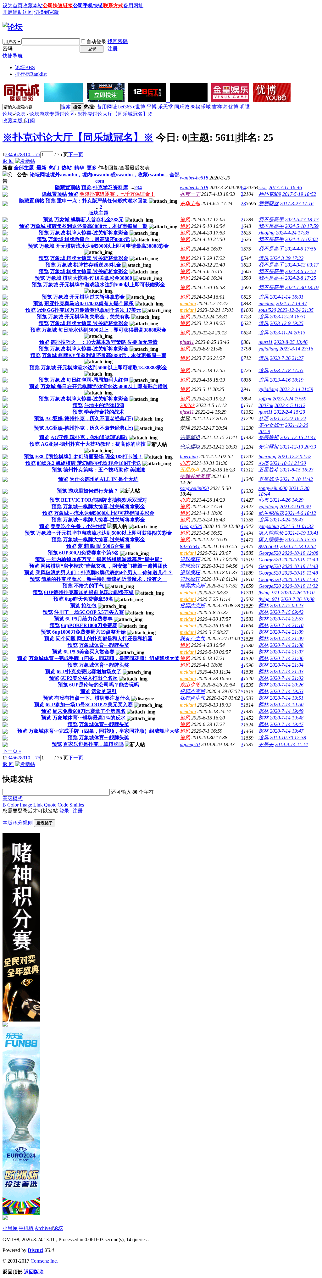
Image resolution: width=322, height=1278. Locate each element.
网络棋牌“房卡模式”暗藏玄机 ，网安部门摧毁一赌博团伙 (104, 566)
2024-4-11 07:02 (301, 239)
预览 (86, 187)
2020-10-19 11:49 (300, 559)
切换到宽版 (46, 12)
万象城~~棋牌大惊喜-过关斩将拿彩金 (104, 506)
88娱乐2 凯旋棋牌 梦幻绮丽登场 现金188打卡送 (89, 463)
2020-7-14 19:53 (286, 691)
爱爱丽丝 (268, 203)
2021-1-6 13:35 (300, 539)
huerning (189, 456)
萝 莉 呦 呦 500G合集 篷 (104, 546)
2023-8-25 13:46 (291, 342)
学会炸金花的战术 (104, 412)
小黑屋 (10, 1228)
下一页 (75, 154)
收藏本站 (33, 5)
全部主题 (24, 167)
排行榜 (31, 74)
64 (243, 187)
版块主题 (98, 213)
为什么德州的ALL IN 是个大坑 (103, 479)
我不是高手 (271, 219)
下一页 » (12, 751)
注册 (113, 48)
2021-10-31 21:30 (288, 463)
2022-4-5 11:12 (290, 405)
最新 (41, 167)
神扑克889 (269, 194)
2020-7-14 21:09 (286, 632)
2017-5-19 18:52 (299, 194)
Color (13, 804)
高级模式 (13, 798)
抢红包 (89, 605)
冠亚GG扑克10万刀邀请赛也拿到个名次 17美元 (89, 310)
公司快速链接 (58, 5)
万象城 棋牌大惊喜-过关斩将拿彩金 (89, 232)
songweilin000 (194, 488)
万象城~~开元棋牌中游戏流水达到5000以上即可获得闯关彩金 (104, 533)
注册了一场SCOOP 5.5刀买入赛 (89, 612)
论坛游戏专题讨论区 (52, 114)
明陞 (245, 106)
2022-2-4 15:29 (289, 412)
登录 (64, 810)
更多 (92, 167)
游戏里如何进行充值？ (93, 490)
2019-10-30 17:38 (288, 737)
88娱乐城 (201, 106)
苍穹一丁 (190, 194)
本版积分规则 (18, 822)
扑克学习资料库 (110, 187)
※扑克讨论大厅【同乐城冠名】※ (115, 114)
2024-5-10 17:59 (302, 226)
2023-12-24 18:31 (288, 316)
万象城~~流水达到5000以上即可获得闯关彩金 (104, 513)
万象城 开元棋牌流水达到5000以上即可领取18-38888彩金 (104, 367)
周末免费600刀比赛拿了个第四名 (89, 711)
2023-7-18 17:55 (286, 370)
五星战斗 (190, 469)
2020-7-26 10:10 (297, 592)
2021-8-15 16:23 (297, 469)
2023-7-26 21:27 (286, 358)
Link (38, 804)
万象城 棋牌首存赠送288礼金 (89, 264)
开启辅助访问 (18, 12)
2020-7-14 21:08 (286, 645)
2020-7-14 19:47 (286, 724)
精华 (79, 167)
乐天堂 (165, 106)
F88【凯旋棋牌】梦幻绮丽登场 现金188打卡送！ (89, 456)
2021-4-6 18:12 (300, 513)
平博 (152, 106)
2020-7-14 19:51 (286, 698)
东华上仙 (190, 203)
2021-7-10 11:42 (296, 479)
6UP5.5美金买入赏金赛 (89, 651)
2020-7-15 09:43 (286, 605)
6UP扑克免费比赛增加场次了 (89, 671)
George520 (191, 526)
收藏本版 (13, 120)
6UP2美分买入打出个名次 (89, 678)
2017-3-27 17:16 (297, 203)
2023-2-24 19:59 (289, 398)
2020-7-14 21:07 (286, 651)
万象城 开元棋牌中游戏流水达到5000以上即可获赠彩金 (104, 284)
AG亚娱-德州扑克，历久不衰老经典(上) (89, 428)
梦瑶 (185, 418)
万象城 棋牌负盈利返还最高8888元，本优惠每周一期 (89, 226)
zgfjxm (264, 398)
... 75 (35, 154)
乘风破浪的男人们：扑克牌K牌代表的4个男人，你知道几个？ (104, 572)
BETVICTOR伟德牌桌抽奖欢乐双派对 (104, 500)
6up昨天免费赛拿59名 (89, 599)
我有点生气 (192, 638)
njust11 (187, 342)
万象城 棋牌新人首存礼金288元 (89, 219)
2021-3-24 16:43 (286, 519)
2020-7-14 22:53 (286, 618)
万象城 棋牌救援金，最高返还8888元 (89, 239)
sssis (262, 187)
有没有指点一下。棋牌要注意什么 (92, 698)
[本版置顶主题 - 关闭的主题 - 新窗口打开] (5, 188)
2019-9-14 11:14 (291, 744)
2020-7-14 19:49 (286, 711)
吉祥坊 (219, 106)
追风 (185, 219)
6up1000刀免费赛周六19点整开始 (89, 632)
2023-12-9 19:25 (286, 323)
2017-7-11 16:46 (285, 187)
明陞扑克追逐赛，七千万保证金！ (117, 194)
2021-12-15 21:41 (298, 437)
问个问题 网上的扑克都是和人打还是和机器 (104, 638)
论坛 (25, 67)
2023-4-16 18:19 (286, 380)
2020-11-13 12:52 (298, 546)
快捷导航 (13, 55)
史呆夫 (266, 744)
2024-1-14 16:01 (286, 297)
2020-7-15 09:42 (286, 612)
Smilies (76, 804)
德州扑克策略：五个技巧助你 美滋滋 (104, 469)
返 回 (8, 161)
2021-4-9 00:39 (295, 506)
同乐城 (181, 106)
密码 (8, 48)
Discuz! (35, 1250)
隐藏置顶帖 (67, 187)
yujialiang (268, 348)
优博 (233, 106)
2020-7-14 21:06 (286, 658)
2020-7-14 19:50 (286, 704)
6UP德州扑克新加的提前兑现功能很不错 (89, 592)
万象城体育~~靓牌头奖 (104, 645)
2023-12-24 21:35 (295, 310)
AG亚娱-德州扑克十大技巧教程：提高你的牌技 (93, 444)
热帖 (67, 167)
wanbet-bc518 (194, 177)
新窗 (8, 167)
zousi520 (267, 310)
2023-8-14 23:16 (296, 348)
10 (27, 154)
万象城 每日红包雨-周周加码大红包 (89, 380)
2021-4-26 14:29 (286, 500)
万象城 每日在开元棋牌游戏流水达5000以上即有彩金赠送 (104, 386)
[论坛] (13, 27)
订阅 (30, 120)
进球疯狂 (190, 559)
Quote (50, 804)
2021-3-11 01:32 (297, 526)
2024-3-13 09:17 (302, 264)
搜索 (66, 106)
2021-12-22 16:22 (288, 418)
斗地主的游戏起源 (104, 405)
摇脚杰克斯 (192, 585)
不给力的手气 (89, 585)
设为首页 (13, 5)
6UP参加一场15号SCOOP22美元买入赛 (89, 704)
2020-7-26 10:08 (297, 599)
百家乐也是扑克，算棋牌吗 (93, 744)
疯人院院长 (271, 533)
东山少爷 (190, 684)
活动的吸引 (104, 691)
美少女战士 (271, 425)
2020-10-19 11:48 (300, 566)
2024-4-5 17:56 (300, 248)
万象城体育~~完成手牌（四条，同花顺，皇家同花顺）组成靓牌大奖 (104, 658)
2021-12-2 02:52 (294, 456)
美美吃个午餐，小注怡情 (78, 526)
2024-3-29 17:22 (286, 258)
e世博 (139, 106)
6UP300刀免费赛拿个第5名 (89, 552)
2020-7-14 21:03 (286, 671)
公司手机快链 (88, 5)
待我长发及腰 (195, 476)
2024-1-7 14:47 (291, 303)
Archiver (43, 1228)
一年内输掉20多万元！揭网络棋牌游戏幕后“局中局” (104, 559)
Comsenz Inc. (44, 1261)
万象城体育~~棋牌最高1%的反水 (89, 717)
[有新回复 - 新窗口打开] (5, 220)
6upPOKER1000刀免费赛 (89, 625)
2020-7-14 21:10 (286, 625)
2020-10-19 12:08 (300, 553)
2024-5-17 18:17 (302, 219)
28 (243, 203)
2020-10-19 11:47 (300, 579)
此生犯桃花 (271, 513)
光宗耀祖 (190, 437)
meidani (188, 303)
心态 (185, 463)
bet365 (125, 106)
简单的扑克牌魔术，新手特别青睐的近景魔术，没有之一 (104, 579)
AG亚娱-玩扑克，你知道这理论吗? (89, 437)
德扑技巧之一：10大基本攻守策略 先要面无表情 (104, 342)
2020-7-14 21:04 (286, 665)
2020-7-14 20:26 (286, 684)
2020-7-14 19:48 (286, 717)
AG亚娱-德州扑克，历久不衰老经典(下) (89, 418)
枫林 (263, 605)
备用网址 (133, 5)
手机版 (26, 1228)
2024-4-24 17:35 (292, 232)
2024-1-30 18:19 (302, 287)
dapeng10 (190, 744)
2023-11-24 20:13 (287, 332)
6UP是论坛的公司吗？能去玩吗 (104, 684)
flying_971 (269, 592)
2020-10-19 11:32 (300, 586)
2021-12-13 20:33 (298, 446)
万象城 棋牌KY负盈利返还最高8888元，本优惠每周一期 (104, 355)
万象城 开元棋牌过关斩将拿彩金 (89, 297)
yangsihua (268, 526)
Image (26, 804)
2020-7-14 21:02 (286, 678)
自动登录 (96, 41)
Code (63, 804)
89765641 (190, 546)
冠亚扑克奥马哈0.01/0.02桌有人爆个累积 (89, 303)
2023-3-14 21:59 (296, 389)
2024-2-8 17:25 (300, 278)
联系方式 (113, 5)
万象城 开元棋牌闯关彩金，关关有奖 (89, 316)
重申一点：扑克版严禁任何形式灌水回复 (102, 200)
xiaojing (266, 232)
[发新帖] (25, 161)
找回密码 (118, 41)
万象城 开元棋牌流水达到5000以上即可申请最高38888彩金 (104, 246)
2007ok (187, 405)
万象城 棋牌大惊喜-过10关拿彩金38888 (89, 278)
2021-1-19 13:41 (302, 533)
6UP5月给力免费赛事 (89, 618)
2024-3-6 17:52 (300, 271)
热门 (54, 167)
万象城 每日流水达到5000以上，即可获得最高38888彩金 (104, 330)
